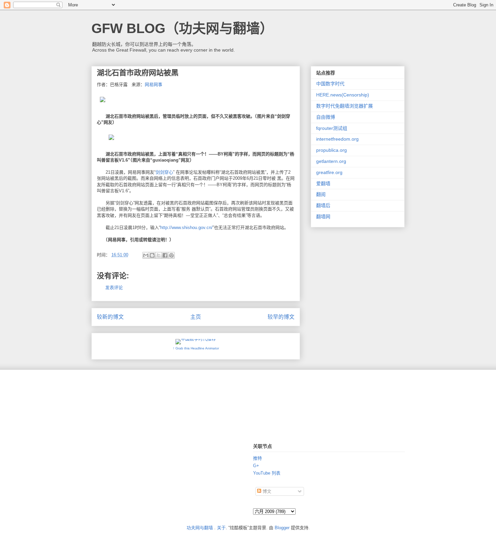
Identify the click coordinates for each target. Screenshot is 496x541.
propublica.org (331, 150)
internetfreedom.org (337, 139)
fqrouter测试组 (331, 128)
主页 (195, 317)
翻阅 (321, 194)
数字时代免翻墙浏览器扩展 (344, 106)
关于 (221, 527)
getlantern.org (331, 161)
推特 (257, 458)
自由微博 (325, 117)
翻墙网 (323, 216)
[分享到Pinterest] (171, 255)
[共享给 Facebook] (165, 255)
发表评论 (114, 287)
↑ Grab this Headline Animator (196, 348)
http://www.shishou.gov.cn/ (186, 227)
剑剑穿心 (164, 172)
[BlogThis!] (152, 255)
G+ (256, 465)
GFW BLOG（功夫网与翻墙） (182, 28)
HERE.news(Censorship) (342, 94)
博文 (266, 491)
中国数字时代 (330, 83)
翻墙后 (323, 205)
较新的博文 (110, 317)
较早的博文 (281, 317)
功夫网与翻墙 (200, 527)
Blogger (282, 527)
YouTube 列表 (266, 473)
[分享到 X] (158, 255)
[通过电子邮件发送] (145, 255)
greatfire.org (329, 172)
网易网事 (153, 84)
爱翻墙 (323, 183)
